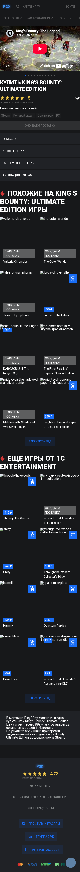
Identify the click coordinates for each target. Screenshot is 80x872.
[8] (45, 75)
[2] (28, 75)
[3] (31, 75)
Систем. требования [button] (18, 163)
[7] (42, 75)
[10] (51, 75)
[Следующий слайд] (75, 48)
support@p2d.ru (41, 808)
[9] (48, 75)
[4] (34, 75)
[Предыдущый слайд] (5, 48)
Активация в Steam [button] (17, 175)
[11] (54, 75)
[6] (40, 75)
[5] (37, 75)
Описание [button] (10, 139)
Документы (40, 786)
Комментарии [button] (13, 151)
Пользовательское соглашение (40, 797)
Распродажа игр (39, 18)
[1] (25, 75)
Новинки (65, 18)
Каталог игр (12, 18)
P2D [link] (6, 6)
